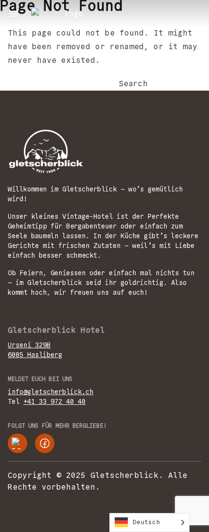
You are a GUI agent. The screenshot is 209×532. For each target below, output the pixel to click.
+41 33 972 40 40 (54, 401)
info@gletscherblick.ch (50, 392)
